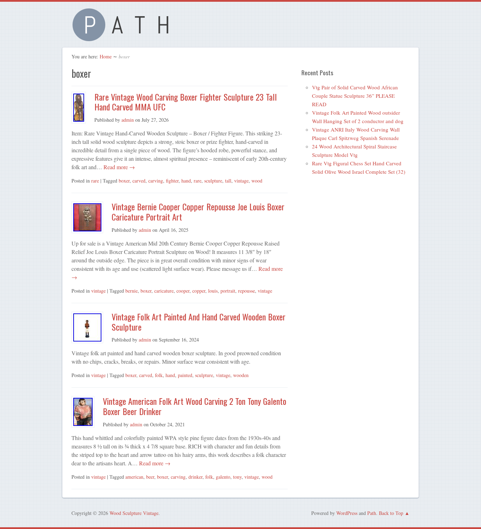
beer (150, 476)
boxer (124, 180)
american (134, 476)
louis (213, 290)
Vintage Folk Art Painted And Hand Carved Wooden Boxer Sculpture (199, 321)
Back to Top (391, 513)
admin (127, 119)
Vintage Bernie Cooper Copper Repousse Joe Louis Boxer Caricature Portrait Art (198, 211)
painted (185, 375)
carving (155, 180)
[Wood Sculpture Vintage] (124, 37)
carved (138, 180)
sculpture (213, 180)
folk (159, 375)
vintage (241, 180)
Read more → (118, 167)
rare (95, 180)
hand (186, 180)
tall (228, 180)
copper (198, 290)
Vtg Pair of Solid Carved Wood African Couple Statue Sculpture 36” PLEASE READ (355, 96)
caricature (164, 290)
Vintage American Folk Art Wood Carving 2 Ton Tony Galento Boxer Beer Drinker (194, 406)
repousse (246, 290)
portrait (227, 290)
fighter (172, 180)
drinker (195, 476)
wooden (241, 375)
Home (106, 56)
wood (256, 180)
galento (223, 476)
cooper (182, 290)
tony (237, 476)
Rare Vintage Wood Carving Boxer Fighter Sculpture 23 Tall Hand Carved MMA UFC (185, 101)
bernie (131, 290)
